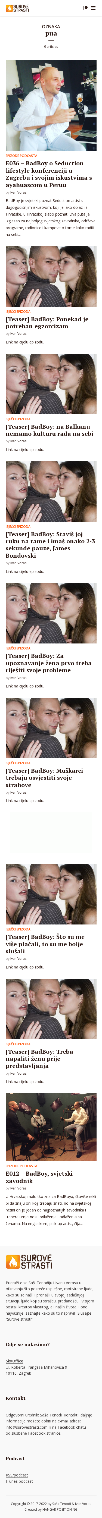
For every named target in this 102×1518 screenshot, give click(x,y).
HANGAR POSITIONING (60, 1509)
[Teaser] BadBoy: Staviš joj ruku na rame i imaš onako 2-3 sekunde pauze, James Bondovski (50, 544)
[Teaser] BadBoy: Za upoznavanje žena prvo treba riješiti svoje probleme (49, 663)
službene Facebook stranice (35, 1433)
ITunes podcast (19, 1481)
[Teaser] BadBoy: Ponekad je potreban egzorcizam (47, 322)
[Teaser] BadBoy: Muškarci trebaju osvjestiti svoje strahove (44, 777)
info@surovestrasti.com (27, 1427)
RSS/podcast (17, 1475)
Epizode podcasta (21, 155)
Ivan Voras (18, 192)
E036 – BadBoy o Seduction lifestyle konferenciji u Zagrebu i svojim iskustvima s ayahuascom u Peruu (49, 173)
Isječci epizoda (18, 311)
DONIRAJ (85, 8)
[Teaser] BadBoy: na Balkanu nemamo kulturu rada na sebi (49, 429)
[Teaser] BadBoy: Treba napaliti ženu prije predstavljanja (39, 1058)
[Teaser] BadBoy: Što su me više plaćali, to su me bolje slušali (45, 944)
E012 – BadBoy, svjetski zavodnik (39, 1176)
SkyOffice (14, 1361)
